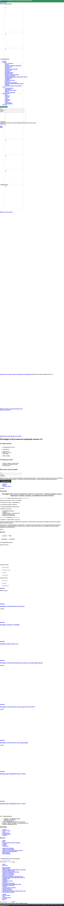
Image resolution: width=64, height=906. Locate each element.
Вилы (3, 841)
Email (1, 111)
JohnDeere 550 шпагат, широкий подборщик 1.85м (11, 408)
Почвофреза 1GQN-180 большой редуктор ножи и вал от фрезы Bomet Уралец (21, 662)
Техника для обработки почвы (19, 374)
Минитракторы (6, 852)
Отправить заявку (5, 481)
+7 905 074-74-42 (3, 1)
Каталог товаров (8, 374)
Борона (4, 840)
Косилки (4, 844)
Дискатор (4, 843)
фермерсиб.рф (6, 858)
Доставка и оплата (6, 834)
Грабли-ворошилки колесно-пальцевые (11, 842)
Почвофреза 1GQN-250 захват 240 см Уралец (12, 606)
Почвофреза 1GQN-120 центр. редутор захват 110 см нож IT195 (17, 706)
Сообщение (2, 121)
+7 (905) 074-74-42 (4, 184)
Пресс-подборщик (9, 63)
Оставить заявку (4, 106)
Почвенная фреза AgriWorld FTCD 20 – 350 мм (13, 773)
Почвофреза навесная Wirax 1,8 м (9, 643)
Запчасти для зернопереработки (9, 851)
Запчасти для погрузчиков (8, 849)
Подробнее (2, 588)
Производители (5, 832)
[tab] (33, 484)
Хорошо (7, 905)
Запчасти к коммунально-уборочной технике (12, 850)
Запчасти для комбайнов (8, 848)
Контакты (4, 835)
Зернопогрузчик (8, 77)
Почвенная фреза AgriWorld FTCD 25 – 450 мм (13, 803)
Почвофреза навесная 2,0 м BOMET (10, 624)
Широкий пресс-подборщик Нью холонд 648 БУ (11, 436)
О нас (3, 831)
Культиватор (5, 846)
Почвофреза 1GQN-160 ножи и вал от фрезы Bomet (14, 742)
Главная (2, 374)
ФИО (1, 109)
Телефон (2, 110)
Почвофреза (29, 374)
